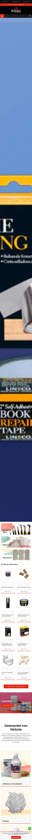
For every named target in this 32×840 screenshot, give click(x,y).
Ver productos (8, 705)
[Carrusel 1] (16, 270)
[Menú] (2, 16)
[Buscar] (30, 16)
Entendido (16, 837)
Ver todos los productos (16, 686)
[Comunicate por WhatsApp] (29, 828)
